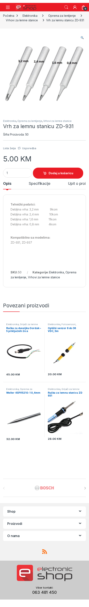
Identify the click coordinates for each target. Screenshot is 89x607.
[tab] (7, 185)
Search (66, 7)
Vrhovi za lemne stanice (22, 20)
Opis (7, 184)
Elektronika (30, 15)
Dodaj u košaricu (61, 173)
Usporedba (29, 148)
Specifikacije (39, 184)
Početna (8, 15)
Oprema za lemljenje (62, 15)
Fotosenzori (68, 324)
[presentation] (85, 488)
